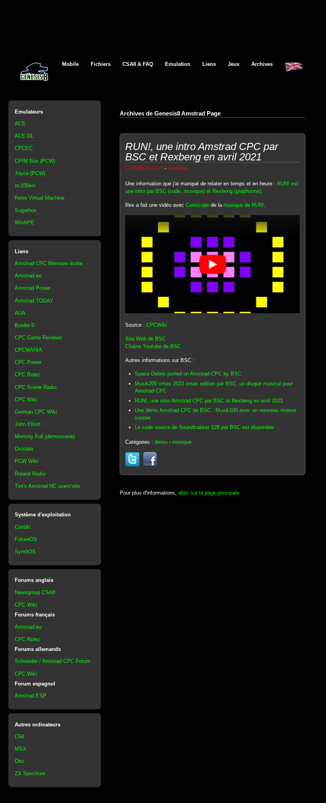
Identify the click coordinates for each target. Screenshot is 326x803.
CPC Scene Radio (35, 387)
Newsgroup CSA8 (35, 592)
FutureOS (26, 539)
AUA (20, 313)
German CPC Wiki (36, 412)
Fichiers (101, 64)
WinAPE (24, 222)
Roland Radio (30, 474)
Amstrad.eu (28, 276)
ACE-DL (24, 136)
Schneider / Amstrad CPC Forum (52, 661)
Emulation (177, 64)
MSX (20, 749)
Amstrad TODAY (34, 301)
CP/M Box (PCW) (35, 161)
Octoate (24, 449)
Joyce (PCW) (30, 173)
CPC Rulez (27, 374)
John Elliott (28, 424)
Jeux (233, 64)
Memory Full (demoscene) (45, 436)
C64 (19, 736)
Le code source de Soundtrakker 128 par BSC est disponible (204, 427)
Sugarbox (26, 210)
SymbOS (25, 552)
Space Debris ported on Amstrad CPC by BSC (188, 374)
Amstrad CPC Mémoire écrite (48, 263)
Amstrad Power (32, 288)
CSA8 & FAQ (137, 64)
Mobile (70, 64)
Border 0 (24, 325)
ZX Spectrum (30, 773)
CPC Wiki (26, 399)
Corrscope (197, 205)
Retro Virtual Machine (39, 198)
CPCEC (24, 148)
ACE (20, 124)
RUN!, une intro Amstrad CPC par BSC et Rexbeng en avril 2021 (209, 401)
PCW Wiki (26, 461)
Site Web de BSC (145, 339)
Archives (262, 64)
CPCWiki (156, 325)
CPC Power (28, 362)
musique (182, 442)
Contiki (23, 527)
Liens (209, 64)
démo (161, 442)
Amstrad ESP (31, 696)
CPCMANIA (28, 350)
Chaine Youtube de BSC (153, 346)
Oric (19, 761)
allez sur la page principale (208, 493)
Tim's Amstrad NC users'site (47, 486)
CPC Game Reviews (38, 338)
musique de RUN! (243, 205)
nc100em (25, 186)
